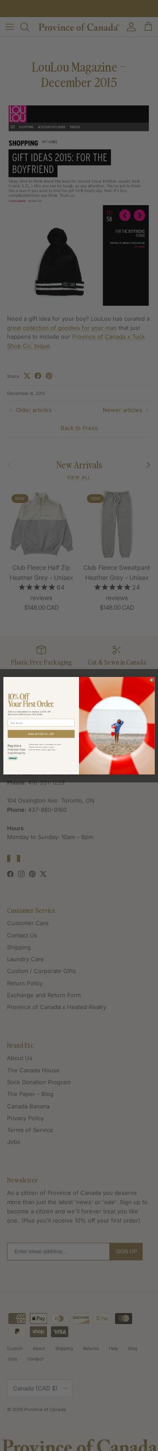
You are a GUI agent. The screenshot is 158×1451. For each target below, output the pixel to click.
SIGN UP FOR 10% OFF (41, 733)
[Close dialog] (152, 680)
